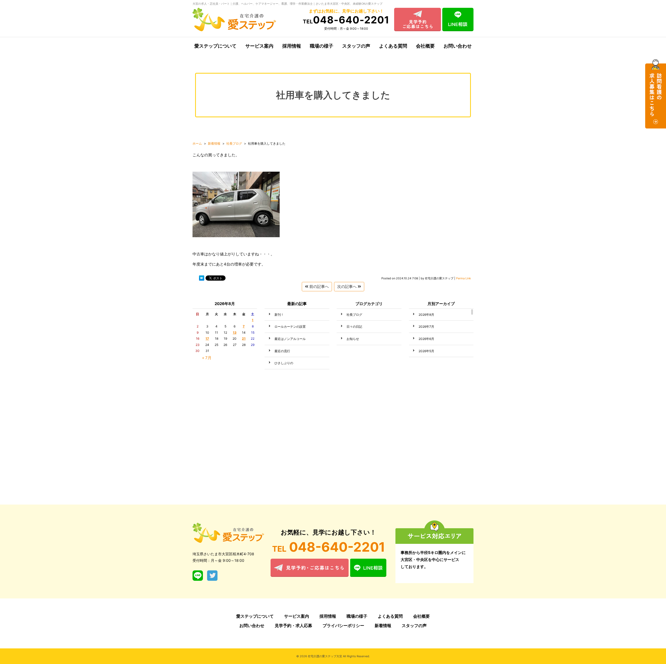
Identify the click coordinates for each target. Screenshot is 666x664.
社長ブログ (354, 315)
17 (207, 338)
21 (244, 338)
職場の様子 (321, 46)
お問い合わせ (458, 46)
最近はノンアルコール (290, 339)
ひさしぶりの (283, 363)
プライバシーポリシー (343, 625)
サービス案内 (259, 46)
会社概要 (425, 46)
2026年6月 (426, 339)
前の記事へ (318, 286)
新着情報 (383, 625)
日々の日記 (354, 326)
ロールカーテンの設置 (290, 326)
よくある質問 (393, 46)
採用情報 (291, 46)
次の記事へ (347, 286)
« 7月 (207, 357)
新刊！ (279, 315)
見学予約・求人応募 (293, 625)
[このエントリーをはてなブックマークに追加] (201, 279)
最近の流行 (282, 351)
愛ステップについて (215, 46)
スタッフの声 (356, 46)
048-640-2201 (346, 20)
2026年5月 (426, 351)
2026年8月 (426, 315)
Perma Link (463, 278)
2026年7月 (426, 326)
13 (234, 332)
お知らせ (353, 339)
